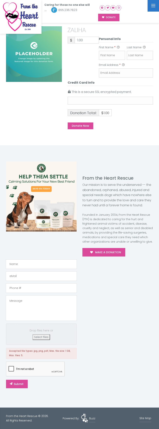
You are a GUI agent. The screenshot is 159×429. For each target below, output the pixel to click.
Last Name (134, 47)
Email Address (110, 65)
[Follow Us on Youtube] (113, 7)
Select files (41, 337)
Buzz (92, 418)
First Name (107, 47)
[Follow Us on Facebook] (102, 7)
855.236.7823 (67, 10)
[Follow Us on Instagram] (118, 7)
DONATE (110, 17)
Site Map (145, 418)
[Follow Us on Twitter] (107, 7)
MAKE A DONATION (107, 252)
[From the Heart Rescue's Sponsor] (41, 196)
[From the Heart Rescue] (20, 16)
